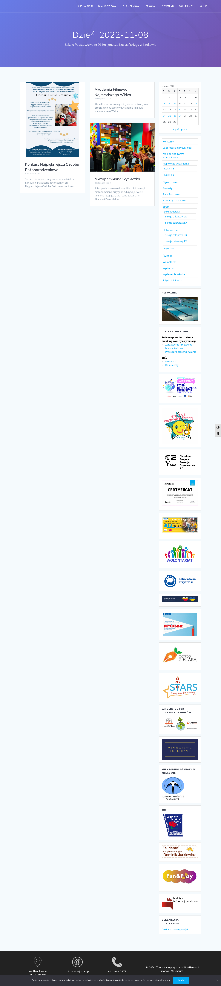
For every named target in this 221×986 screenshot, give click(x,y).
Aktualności (86, 6)
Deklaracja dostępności (175, 929)
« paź (176, 129)
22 (169, 115)
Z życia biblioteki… (173, 280)
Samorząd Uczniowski (175, 200)
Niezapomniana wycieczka (117, 179)
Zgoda (181, 980)
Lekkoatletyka (172, 211)
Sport (166, 206)
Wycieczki (168, 268)
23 (174, 115)
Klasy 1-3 (169, 168)
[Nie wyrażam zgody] (217, 980)
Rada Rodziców (171, 194)
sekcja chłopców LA (176, 216)
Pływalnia (168, 6)
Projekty (167, 188)
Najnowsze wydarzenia (176, 163)
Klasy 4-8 (169, 174)
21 (164, 115)
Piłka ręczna (171, 230)
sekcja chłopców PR (176, 235)
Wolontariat (169, 262)
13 (196, 103)
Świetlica (167, 255)
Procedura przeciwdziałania (180, 351)
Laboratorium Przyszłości (177, 147)
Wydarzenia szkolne (174, 274)
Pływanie (169, 248)
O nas (203, 6)
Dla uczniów (131, 6)
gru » (184, 129)
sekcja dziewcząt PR (176, 241)
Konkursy (168, 141)
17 (180, 109)
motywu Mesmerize (172, 971)
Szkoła (150, 6)
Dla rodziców (107, 6)
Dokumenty (186, 6)
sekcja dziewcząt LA (176, 222)
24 (180, 115)
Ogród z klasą (170, 182)
